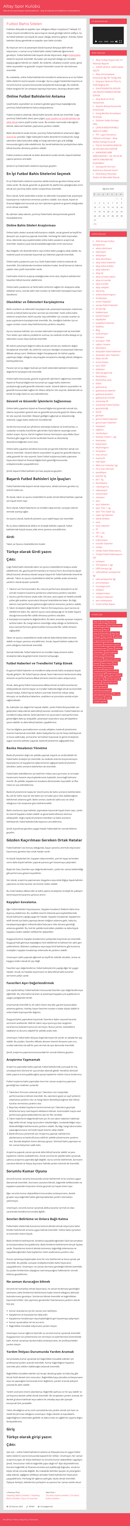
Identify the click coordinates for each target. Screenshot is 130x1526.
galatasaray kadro (104, 394)
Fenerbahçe (98, 644)
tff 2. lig (99, 536)
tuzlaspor (100, 561)
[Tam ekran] (120, 41)
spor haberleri (102, 504)
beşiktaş (100, 326)
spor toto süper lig (113, 679)
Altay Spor (115, 633)
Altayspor (97, 637)
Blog (98, 330)
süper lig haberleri (104, 515)
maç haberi (98, 667)
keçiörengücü (102, 447)
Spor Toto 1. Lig (103, 508)
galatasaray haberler (106, 390)
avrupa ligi (101, 308)
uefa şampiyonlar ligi (106, 579)
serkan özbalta (112, 671)
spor (98, 500)
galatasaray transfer (105, 397)
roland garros (102, 486)
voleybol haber (103, 593)
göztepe (99, 415)
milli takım (100, 461)
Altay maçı (97, 629)
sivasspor (100, 497)
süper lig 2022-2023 (109, 682)
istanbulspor (102, 433)
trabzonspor (102, 540)
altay (103, 622)
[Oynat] (96, 41)
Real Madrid (101, 483)
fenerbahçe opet (104, 380)
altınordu (100, 291)
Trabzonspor (98, 698)
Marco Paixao (107, 663)
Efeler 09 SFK (102, 358)
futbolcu (118, 648)
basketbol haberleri (105, 323)
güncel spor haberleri (106, 422)
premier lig (101, 476)
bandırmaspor (103, 315)
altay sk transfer (103, 280)
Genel (98, 412)
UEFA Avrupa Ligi (104, 568)
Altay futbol (111, 622)
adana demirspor (104, 248)
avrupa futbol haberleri (107, 305)
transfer (108, 698)
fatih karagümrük (104, 372)
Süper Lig (97, 682)
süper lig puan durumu (102, 694)
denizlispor (101, 347)
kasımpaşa (101, 440)
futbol (98, 383)
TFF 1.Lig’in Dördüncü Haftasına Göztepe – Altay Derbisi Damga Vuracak (105, 138)
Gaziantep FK (102, 401)
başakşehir (101, 319)
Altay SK (99, 273)
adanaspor (101, 251)
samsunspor (102, 493)
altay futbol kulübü (105, 266)
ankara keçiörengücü (106, 294)
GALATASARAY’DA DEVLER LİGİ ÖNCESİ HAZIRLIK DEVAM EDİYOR (106, 92)
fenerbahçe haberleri (112, 644)
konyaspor (101, 451)
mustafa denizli (99, 671)
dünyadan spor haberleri (108, 355)
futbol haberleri (111, 652)
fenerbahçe (101, 376)
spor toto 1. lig (99, 679)
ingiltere (100, 429)
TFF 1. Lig (116, 694)
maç (115, 663)
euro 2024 (100, 365)
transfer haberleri (104, 543)
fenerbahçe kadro (100, 648)
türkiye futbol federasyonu (108, 550)
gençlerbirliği (102, 408)
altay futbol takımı (114, 625)
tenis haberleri (103, 525)
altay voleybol (102, 287)
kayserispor (101, 444)
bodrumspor (102, 333)
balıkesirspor (102, 312)
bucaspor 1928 (103, 340)
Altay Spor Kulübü (21, 6)
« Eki (95, 224)
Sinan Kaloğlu (99, 675)
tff (97, 529)
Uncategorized (46, 1506)
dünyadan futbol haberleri (108, 351)
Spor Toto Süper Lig (105, 511)
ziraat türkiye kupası (105, 604)
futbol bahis (74, 55)
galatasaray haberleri (112, 660)
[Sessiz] (116, 41)
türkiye (99, 547)
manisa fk (100, 458)
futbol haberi (98, 652)
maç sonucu (101, 454)
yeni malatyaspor (104, 600)
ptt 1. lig (99, 479)
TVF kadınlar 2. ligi (104, 565)
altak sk (96, 622)
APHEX (31, 1506)
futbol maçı (98, 656)
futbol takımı (109, 656)
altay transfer (102, 283)
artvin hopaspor (103, 301)
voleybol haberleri (104, 597)
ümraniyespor (102, 582)
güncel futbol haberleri (107, 419)
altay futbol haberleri (106, 262)
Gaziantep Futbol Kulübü (107, 404)
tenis (98, 522)
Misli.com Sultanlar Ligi (107, 465)
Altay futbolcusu (100, 625)
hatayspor (100, 426)
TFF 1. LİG (100, 532)
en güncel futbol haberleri (103, 641)
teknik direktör (103, 518)
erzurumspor (102, 362)
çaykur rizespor (103, 344)
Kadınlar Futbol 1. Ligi (106, 436)
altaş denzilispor (103, 259)
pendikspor (101, 472)
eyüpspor (100, 369)
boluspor (100, 337)
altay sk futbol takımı (105, 276)
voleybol (100, 589)
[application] (108, 35)
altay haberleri (103, 269)
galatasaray (101, 387)
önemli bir (11, 136)
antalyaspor (101, 298)
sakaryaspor (102, 490)
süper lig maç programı (102, 690)
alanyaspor (101, 255)
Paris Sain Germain (105, 468)
